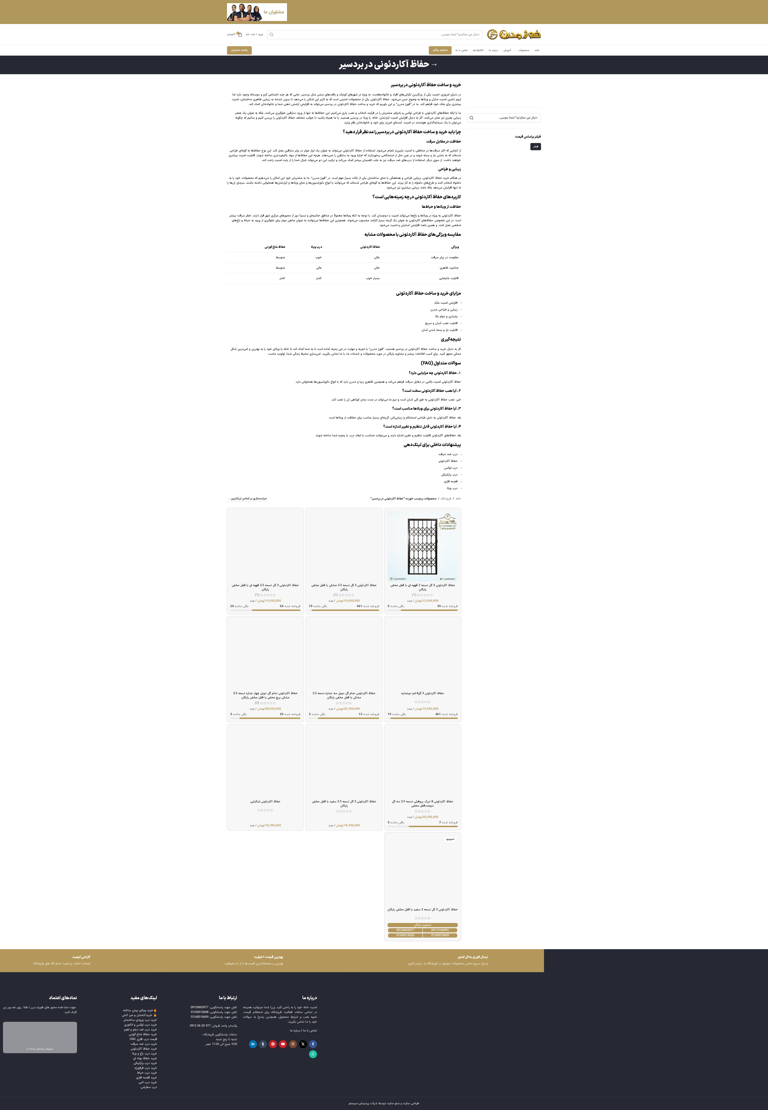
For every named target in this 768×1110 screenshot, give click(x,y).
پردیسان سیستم (359, 1103)
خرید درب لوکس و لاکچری (140, 1025)
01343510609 (440, 935)
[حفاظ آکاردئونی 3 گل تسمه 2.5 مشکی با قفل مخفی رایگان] (344, 546)
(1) (414, 595)
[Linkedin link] (253, 1044)
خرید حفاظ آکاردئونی (144, 1049)
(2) (257, 703)
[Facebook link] (313, 1044)
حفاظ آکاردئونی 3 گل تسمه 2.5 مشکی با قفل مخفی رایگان (344, 587)
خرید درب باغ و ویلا (144, 1053)
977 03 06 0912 (200, 1026)
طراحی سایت (411, 1103)
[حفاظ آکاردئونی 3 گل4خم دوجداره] (423, 654)
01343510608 (199, 1012)
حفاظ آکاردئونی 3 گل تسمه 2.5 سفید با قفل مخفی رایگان (344, 803)
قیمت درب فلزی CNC (143, 1039)
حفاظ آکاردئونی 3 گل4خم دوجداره (422, 693)
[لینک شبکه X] (303, 1044)
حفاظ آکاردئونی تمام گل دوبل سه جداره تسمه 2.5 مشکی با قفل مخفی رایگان (344, 695)
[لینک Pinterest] (273, 1044)
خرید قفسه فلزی (146, 1077)
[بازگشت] (434, 65)
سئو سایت (393, 1103)
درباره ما (295, 1030)
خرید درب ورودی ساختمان (140, 1020)
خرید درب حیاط (147, 1073)
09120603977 (405, 930)
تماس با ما (310, 1030)
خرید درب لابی (148, 1082)
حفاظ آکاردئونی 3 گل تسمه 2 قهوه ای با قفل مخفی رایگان (422, 587)
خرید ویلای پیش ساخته (138, 1010)
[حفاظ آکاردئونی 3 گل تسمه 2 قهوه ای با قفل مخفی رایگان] (423, 546)
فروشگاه (446, 498)
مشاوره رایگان (440, 50)
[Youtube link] (283, 1044)
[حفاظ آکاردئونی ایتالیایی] (265, 762)
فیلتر (535, 146)
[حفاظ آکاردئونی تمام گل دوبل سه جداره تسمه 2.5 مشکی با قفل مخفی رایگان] (344, 654)
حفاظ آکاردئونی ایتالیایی (265, 801)
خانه (458, 498)
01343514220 (405, 935)
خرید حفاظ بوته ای (145, 1058)
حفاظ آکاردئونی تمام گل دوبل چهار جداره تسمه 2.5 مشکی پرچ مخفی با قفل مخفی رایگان (265, 695)
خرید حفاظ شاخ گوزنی (143, 1034)
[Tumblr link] (263, 1044)
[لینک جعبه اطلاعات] (63, 960)
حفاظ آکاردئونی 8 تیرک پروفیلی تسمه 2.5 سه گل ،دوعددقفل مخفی (422, 803)
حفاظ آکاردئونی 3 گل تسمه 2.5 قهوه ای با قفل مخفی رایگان (265, 587)
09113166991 (440, 930)
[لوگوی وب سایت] (514, 34)
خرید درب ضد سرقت (144, 1044)
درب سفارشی (149, 1087)
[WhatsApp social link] (313, 1054)
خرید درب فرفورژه (146, 1068)
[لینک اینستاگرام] (293, 1044)
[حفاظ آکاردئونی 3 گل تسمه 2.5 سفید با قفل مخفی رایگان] (344, 762)
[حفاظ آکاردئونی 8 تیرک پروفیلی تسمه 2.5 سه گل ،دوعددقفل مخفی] (423, 762)
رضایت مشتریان (239, 50)
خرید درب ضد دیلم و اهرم (140, 1029)
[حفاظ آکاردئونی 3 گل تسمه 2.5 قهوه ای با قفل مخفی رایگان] (265, 546)
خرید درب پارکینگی (145, 1063)
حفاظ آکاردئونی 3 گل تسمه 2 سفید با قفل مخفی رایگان (423, 909)
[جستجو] (271, 34)
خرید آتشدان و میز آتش (137, 1015)
